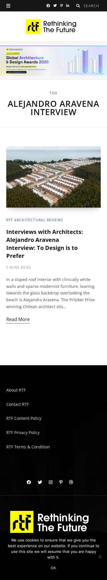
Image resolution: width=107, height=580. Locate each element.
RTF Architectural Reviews (34, 220)
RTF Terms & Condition (28, 446)
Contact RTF (17, 404)
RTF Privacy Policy (23, 432)
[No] (100, 556)
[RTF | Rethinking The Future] (53, 26)
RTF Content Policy (23, 418)
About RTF (16, 390)
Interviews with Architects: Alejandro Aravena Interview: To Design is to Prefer (44, 244)
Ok (53, 567)
